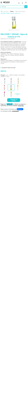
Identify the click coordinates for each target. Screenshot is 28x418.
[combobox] (14, 6)
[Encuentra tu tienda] (26, 2)
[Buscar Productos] (26, 6)
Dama (12, 11)
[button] (4, 81)
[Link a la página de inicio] (2, 12)
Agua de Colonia (20, 11)
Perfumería (6, 11)
